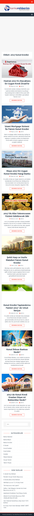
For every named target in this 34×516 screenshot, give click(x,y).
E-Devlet (5, 445)
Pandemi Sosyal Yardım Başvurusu (13, 477)
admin (22, 86)
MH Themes (29, 514)
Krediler (5, 454)
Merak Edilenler (7, 457)
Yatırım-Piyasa (7, 462)
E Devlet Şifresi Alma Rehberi (11, 479)
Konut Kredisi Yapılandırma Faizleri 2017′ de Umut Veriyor (17, 308)
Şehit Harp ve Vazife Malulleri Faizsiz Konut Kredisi (17, 260)
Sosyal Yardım (7, 460)
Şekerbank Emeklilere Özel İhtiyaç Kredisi (15, 493)
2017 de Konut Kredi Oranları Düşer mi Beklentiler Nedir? (17, 397)
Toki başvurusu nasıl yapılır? (11, 485)
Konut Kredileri (7, 448)
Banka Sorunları (7, 442)
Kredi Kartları (7, 451)
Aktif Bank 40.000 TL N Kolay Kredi (13, 482)
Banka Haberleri (7, 436)
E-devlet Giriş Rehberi (9, 474)
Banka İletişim (7, 439)
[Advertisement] (17, 33)
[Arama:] (17, 424)
